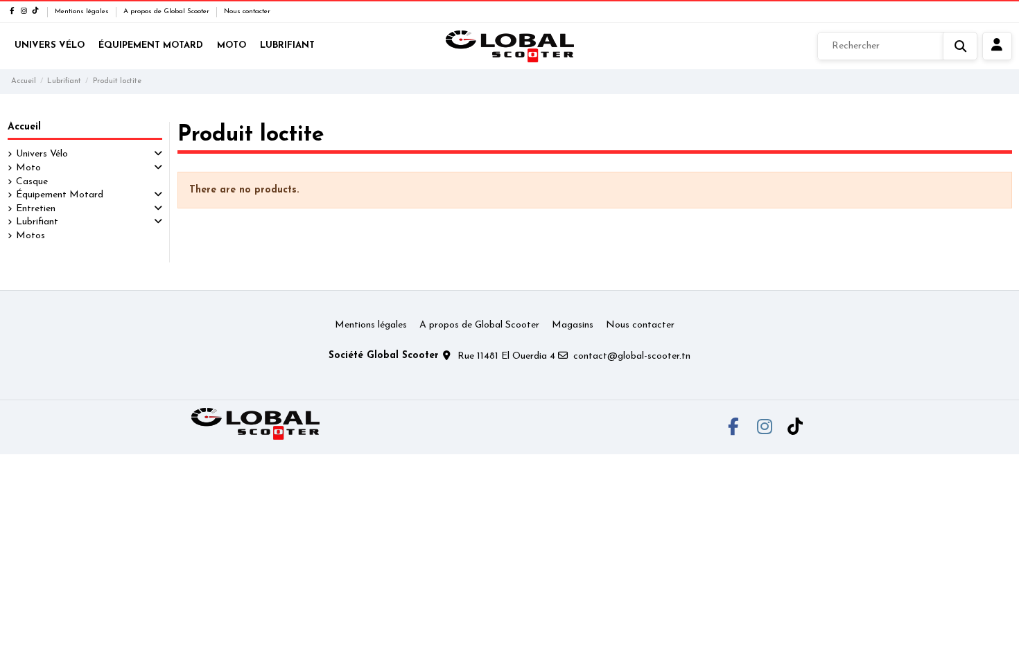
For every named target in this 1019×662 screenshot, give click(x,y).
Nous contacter (247, 11)
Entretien (35, 209)
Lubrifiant (37, 222)
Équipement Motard (59, 195)
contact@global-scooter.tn (631, 356)
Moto (28, 168)
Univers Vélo (42, 154)
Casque (32, 182)
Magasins (572, 325)
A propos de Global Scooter (167, 11)
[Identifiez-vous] (997, 46)
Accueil (24, 127)
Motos (30, 236)
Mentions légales (83, 11)
